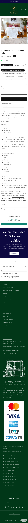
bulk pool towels (12, 200)
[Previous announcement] (2, 1)
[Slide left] (11, 46)
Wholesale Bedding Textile (8, 485)
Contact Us (14, 253)
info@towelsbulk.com (11, 353)
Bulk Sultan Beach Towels (8, 473)
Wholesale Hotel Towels (8, 493)
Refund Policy (5, 333)
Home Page (5, 284)
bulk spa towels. (22, 200)
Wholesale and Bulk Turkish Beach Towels (11, 461)
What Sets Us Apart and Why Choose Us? (11, 290)
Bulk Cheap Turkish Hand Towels (9, 476)
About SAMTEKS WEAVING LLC (9, 287)
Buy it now (14, 99)
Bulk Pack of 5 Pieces (19, 65)
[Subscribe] (20, 502)
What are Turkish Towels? (8, 305)
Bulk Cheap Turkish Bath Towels (9, 479)
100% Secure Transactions (8, 319)
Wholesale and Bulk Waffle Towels (10, 458)
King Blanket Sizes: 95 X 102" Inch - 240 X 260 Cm (13, 82)
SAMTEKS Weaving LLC (12, 520)
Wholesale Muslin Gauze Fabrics (9, 488)
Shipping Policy (6, 316)
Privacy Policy (5, 325)
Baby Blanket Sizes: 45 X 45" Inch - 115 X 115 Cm (12, 70)
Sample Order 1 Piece (7, 65)
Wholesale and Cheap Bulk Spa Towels (11, 464)
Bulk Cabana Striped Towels (8, 470)
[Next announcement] (25, 1)
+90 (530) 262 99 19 (15, 350)
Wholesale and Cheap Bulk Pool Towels (11, 467)
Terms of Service (6, 328)
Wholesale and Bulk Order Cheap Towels (11, 491)
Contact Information (7, 339)
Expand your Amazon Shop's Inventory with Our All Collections (13, 447)
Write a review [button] (14, 224)
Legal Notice (5, 331)
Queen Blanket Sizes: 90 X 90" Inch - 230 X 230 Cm (13, 79)
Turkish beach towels (13, 198)
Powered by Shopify (19, 520)
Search (4, 307)
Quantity (2, 88)
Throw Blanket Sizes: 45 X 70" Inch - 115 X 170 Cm (13, 73)
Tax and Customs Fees (7, 322)
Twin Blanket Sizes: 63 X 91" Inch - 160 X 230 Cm (13, 76)
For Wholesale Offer (7, 313)
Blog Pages (5, 302)
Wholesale (5, 296)
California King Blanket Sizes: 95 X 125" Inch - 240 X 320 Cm (13, 85)
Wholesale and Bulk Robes (8, 482)
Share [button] (3, 204)
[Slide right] (16, 46)
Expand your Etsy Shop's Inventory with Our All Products (12, 452)
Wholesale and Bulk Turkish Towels (10, 455)
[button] (2, 9)
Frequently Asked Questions (9, 299)
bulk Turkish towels (17, 197)
